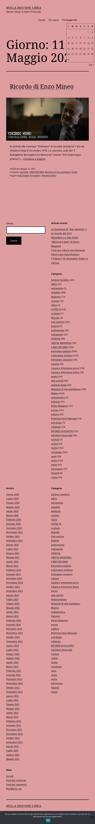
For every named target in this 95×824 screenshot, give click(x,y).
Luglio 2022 (12, 700)
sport (53, 456)
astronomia (57, 288)
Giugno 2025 (12, 553)
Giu (90, 65)
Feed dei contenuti (16, 780)
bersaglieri (35, 175)
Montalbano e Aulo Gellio (64, 237)
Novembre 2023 (14, 633)
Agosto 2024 (12, 595)
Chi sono (53, 20)
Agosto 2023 (12, 645)
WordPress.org (14, 788)
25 (72, 54)
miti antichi (57, 380)
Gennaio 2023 (13, 675)
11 (72, 43)
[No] (92, 817)
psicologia (56, 422)
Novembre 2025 (14, 532)
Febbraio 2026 (13, 519)
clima (54, 305)
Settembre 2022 (14, 691)
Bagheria (56, 296)
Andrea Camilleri (60, 279)
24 (69, 54)
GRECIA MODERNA (61, 342)
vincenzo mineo (48, 175)
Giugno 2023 (12, 654)
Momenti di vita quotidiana (58, 172)
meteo (54, 376)
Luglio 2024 (12, 599)
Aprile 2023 (12, 662)
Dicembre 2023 (14, 628)
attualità (24, 172)
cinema (55, 300)
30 (92, 54)
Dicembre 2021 (14, 729)
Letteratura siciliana (62, 355)
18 (72, 48)
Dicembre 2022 (14, 679)
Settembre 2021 (14, 742)
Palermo (55, 401)
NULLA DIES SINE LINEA (23, 8)
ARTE (54, 284)
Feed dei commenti (16, 784)
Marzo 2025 (12, 565)
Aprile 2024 (12, 612)
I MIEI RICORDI (36, 172)
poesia (54, 410)
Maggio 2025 (13, 557)
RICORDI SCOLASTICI (62, 431)
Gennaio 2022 (13, 725)
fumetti (55, 326)
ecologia (55, 313)
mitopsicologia (59, 385)
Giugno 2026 (12, 502)
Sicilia (74, 172)
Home (41, 20)
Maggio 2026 (13, 507)
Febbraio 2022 (13, 721)
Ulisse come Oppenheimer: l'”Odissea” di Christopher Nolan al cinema (69, 258)
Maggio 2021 (13, 759)
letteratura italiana (61, 351)
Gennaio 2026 (13, 523)
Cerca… (10, 223)
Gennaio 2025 (13, 574)
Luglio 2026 (12, 498)
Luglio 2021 (12, 750)
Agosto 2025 (12, 544)
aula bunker (23, 175)
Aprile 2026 (12, 511)
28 (84, 54)
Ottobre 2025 (13, 536)
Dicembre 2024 (14, 578)
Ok (48, 820)
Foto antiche (57, 321)
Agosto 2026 (12, 494)
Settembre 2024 (14, 591)
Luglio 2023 (12, 649)
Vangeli (55, 473)
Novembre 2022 (14, 683)
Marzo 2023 (12, 666)
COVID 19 (56, 309)
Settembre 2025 (14, 540)
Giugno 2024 (12, 603)
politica (55, 414)
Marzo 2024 (12, 616)
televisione (57, 468)
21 (84, 48)
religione (56, 426)
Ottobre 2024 (13, 586)
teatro (54, 464)
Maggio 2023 (13, 658)
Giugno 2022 (12, 704)
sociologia (56, 452)
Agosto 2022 (12, 696)
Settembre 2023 (14, 641)
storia (54, 460)
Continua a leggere (35, 159)
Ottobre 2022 (13, 687)
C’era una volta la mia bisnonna (68, 250)
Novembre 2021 (14, 733)
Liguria (55, 363)
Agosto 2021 (12, 746)
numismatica (58, 397)
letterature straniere (62, 359)
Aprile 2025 (12, 561)
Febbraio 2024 (13, 620)
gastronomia (57, 330)
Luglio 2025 (12, 548)
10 (69, 43)
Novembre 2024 (14, 582)
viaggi (54, 477)
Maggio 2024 (13, 607)
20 (80, 48)
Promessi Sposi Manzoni (64, 418)
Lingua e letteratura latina (65, 372)
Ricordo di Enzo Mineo (42, 86)
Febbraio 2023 (13, 670)
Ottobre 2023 (13, 637)
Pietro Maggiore (59, 405)
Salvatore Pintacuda (61, 435)
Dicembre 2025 (14, 528)
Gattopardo (57, 334)
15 (88, 43)
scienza (55, 439)
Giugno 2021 (12, 754)
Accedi (9, 776)
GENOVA (55, 338)
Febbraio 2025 (13, 569)
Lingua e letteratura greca (65, 368)
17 (69, 48)
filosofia (55, 317)
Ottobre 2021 (13, 738)
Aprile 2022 (12, 712)
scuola (54, 443)
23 (92, 48)
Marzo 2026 (12, 515)
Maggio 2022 (13, 708)
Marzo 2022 (12, 717)
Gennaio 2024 (13, 624)
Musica (55, 393)
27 (80, 54)
